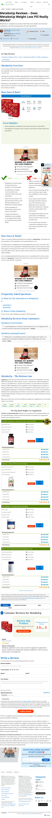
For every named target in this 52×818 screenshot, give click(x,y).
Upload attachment (6, 693)
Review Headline (6, 663)
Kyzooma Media (30, 813)
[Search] (49, 5)
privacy (34, 766)
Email (28, 673)
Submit (46, 760)
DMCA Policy (16, 772)
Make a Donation (40, 793)
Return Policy (4, 795)
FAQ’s (39, 57)
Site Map (3, 799)
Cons (20, 57)
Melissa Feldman (15, 33)
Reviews (44, 57)
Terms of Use (22, 707)
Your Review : (5, 679)
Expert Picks (31, 4)
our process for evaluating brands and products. (30, 47)
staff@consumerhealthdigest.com (8, 804)
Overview (5, 57)
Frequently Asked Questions (7, 793)
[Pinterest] (42, 801)
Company (45, 2)
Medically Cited (6, 38)
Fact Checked (16, 38)
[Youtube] (39, 801)
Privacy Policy (22, 801)
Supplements (24, 2)
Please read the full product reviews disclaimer (32, 598)
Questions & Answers (20, 605)
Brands (16, 2)
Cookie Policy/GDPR (5, 797)
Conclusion (6, 60)
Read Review (39, 440)
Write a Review (32, 38)
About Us (3, 772)
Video (10, 608)
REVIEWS (37, 2)
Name (3, 673)
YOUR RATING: (5, 670)
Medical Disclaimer (28, 794)
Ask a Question (45, 35)
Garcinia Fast (6, 307)
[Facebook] (36, 801)
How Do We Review (5, 789)
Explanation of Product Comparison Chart (26, 590)
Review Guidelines (27, 701)
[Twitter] (44, 801)
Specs (43, 31)
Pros (16, 57)
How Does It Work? (29, 57)
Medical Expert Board (5, 787)
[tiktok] (50, 801)
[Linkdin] (47, 801)
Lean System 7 (7, 305)
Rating (11, 57)
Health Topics (9, 2)
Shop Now (31, 441)
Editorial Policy (9, 772)
